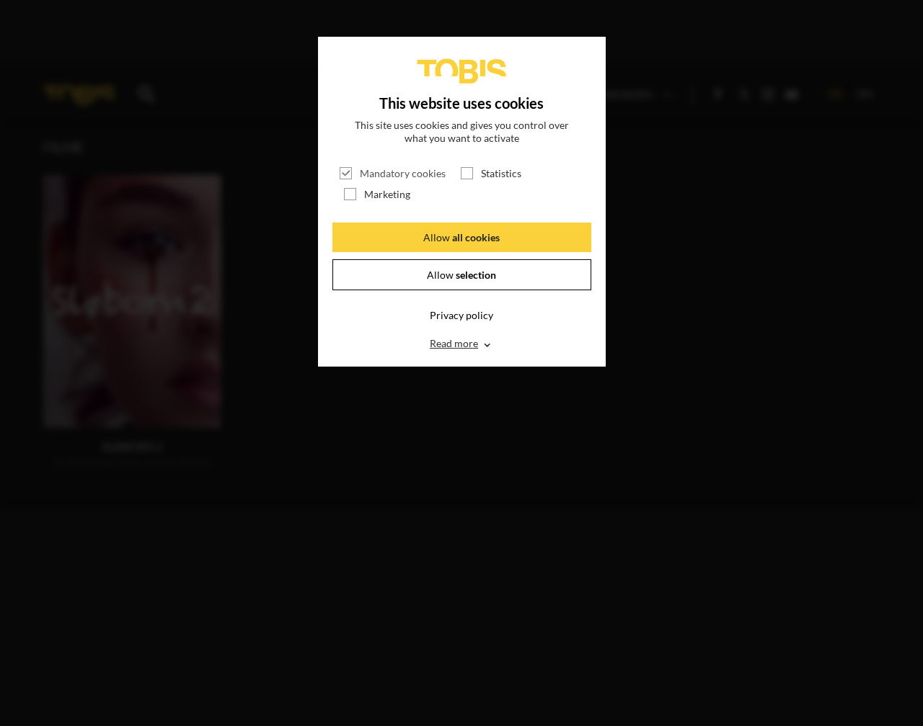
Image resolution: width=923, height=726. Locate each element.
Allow (461, 237)
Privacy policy (461, 315)
